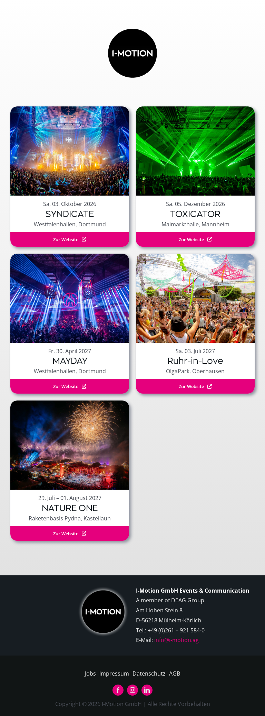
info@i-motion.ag (176, 640)
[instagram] (132, 690)
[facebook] (118, 690)
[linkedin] (147, 690)
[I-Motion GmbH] (132, 27)
